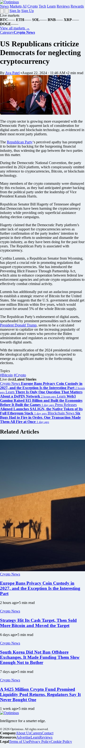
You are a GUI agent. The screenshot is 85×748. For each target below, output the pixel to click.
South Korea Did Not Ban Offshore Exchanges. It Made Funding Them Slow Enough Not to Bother (40, 657)
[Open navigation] (2, 10)
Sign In (14, 11)
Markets (16, 6)
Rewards (77, 6)
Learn (51, 6)
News (4, 6)
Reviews (63, 6)
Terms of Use (19, 742)
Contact (47, 733)
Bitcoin (6, 375)
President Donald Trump (18, 325)
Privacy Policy (40, 742)
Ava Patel (12, 73)
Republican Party (20, 142)
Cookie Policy (61, 742)
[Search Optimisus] (6, 10)
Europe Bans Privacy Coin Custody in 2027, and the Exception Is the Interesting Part (40, 588)
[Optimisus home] (9, 2)
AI (24, 6)
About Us (23, 733)
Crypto (32, 6)
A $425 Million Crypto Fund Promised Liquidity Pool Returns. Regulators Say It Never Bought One (40, 694)
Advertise (23, 737)
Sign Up (27, 11)
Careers (36, 733)
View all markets (15, 28)
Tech (42, 6)
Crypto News (10, 574)
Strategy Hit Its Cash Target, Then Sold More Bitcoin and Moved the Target (38, 623)
